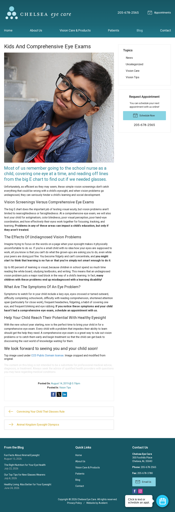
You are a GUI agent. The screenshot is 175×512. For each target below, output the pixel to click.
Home (8, 30)
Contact (165, 30)
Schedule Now (147, 115)
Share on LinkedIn (64, 394)
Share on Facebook (53, 394)
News (129, 57)
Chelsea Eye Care (86, 499)
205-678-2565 (128, 13)
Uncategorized (134, 64)
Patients (113, 30)
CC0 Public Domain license (47, 355)
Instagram (140, 491)
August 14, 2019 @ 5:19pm (65, 383)
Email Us (146, 482)
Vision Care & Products (75, 30)
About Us (36, 30)
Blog (140, 30)
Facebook (134, 491)
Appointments (162, 12)
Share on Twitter (59, 394)
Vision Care (132, 70)
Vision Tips (65, 387)
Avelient (103, 503)
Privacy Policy (74, 503)
